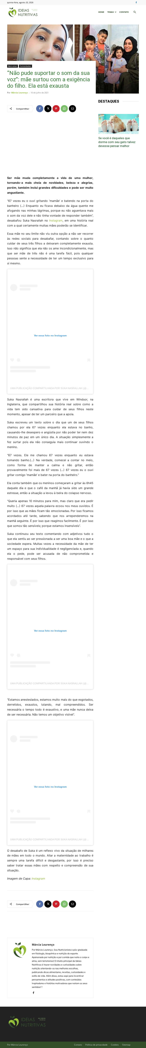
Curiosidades (25, 66)
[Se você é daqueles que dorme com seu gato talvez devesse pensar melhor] (118, 124)
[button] (134, 12)
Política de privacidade (96, 1044)
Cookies (115, 1044)
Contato (124, 12)
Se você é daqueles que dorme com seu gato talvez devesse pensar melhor (116, 142)
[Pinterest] (56, 108)
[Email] (72, 108)
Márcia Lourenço (19, 92)
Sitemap (126, 1044)
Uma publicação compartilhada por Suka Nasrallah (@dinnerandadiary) (60, 388)
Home (101, 12)
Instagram (55, 220)
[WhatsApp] (64, 108)
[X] (47, 108)
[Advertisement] (50, 143)
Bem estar (12, 66)
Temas (110, 12)
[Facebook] (136, 2)
